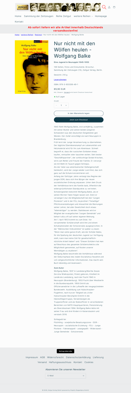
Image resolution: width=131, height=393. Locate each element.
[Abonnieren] (83, 375)
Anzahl (56, 101)
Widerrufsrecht (55, 357)
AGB (42, 357)
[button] (83, 16)
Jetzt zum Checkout (79, 120)
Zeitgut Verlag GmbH (55, 390)
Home (17, 35)
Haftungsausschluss (60, 362)
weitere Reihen (27, 35)
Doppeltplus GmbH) (82, 390)
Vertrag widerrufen (65, 351)
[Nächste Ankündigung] (115, 29)
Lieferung (98, 357)
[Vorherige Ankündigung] (15, 29)
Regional (38, 35)
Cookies (88, 362)
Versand (67, 92)
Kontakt (78, 362)
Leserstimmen (60, 80)
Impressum (32, 357)
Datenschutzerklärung (78, 357)
